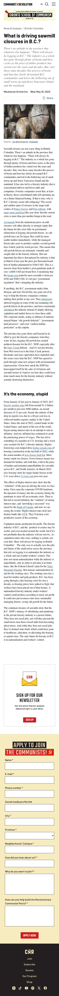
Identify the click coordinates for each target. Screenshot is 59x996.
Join (29, 958)
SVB (24, 514)
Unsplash (33, 141)
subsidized (9, 309)
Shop (29, 981)
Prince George (21, 209)
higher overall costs (42, 447)
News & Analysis (13, 28)
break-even (12, 275)
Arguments (9, 222)
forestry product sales (14, 405)
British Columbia (34, 28)
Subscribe (29, 964)
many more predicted (14, 212)
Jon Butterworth (20, 141)
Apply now (29, 935)
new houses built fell (35, 455)
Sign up (30, 720)
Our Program (29, 975)
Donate (29, 970)
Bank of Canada (25, 507)
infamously (46, 299)
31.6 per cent (27, 476)
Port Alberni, (39, 209)
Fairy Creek (13, 347)
